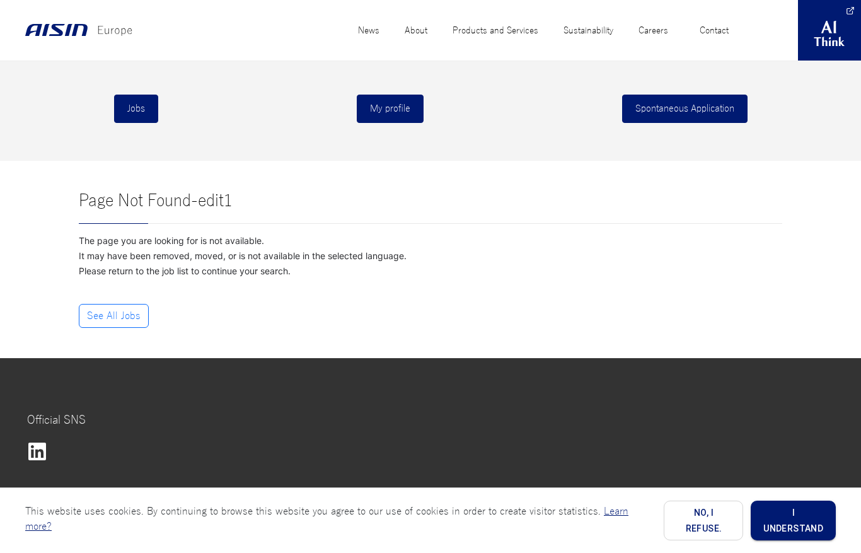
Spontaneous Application (684, 108)
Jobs (136, 108)
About (416, 30)
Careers (653, 30)
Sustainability (588, 30)
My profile (390, 108)
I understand (793, 520)
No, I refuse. (704, 520)
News (368, 30)
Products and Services (495, 30)
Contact (714, 30)
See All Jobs (114, 316)
